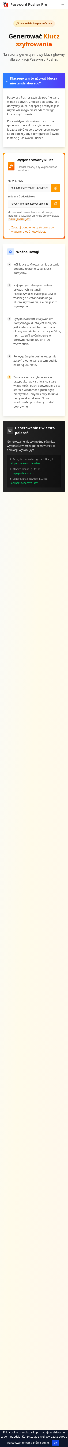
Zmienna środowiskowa (21, 196)
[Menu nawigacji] (62, 4)
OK (55, 1442)
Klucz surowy (15, 180)
